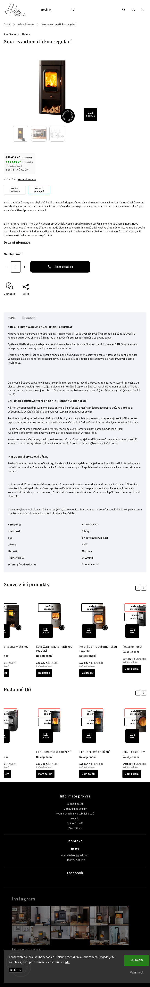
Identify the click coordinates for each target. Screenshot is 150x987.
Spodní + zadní (90, 564)
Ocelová (87, 551)
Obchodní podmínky (75, 809)
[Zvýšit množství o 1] (24, 267)
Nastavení (15, 970)
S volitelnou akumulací (95, 538)
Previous (138, 588)
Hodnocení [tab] (29, 318)
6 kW (85, 544)
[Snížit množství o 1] (6, 267)
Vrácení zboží (75, 823)
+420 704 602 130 (75, 860)
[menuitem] (48, 10)
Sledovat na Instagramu (30, 950)
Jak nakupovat (75, 804)
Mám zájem (132, 669)
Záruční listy (75, 828)
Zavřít (133, 301)
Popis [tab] (11, 318)
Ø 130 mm (88, 558)
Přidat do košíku (63, 267)
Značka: (17, 34)
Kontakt (75, 819)
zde (67, 962)
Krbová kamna (90, 524)
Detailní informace (17, 242)
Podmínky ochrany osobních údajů (75, 814)
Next (144, 588)
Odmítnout (136, 973)
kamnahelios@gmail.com (75, 855)
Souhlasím (136, 960)
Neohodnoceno (27, 179)
